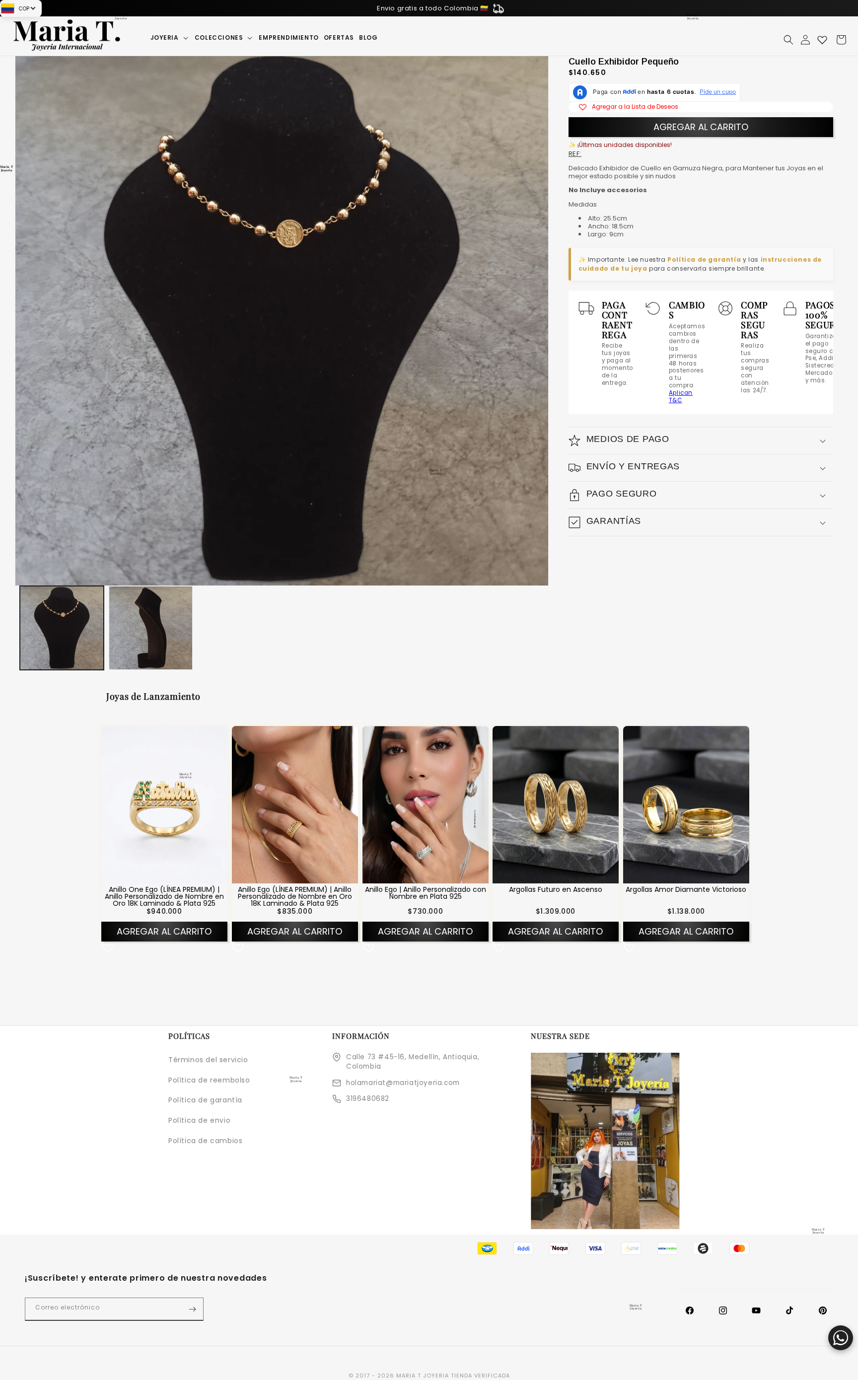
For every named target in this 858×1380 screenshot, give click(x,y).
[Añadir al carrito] (177, 875)
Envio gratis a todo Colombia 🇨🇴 (433, 8)
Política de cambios (205, 1141)
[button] (170, 37)
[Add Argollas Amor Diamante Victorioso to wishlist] (629, 948)
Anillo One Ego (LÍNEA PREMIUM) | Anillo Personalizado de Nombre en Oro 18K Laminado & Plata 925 (164, 896)
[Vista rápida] (151, 875)
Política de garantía (704, 259)
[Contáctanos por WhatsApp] (840, 1337)
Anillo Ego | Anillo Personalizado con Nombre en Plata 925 (425, 893)
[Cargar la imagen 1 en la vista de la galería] (62, 628)
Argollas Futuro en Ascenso (555, 889)
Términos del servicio (208, 1060)
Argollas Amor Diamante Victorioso (686, 889)
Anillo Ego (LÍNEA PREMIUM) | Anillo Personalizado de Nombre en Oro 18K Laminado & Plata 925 (295, 896)
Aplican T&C (681, 396)
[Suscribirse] (192, 1309)
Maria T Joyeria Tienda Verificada (453, 1376)
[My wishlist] (822, 40)
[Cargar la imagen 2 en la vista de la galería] (151, 628)
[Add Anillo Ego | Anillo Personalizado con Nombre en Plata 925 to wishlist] (368, 948)
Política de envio (199, 1120)
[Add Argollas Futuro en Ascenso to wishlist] (499, 948)
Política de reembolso (209, 1080)
